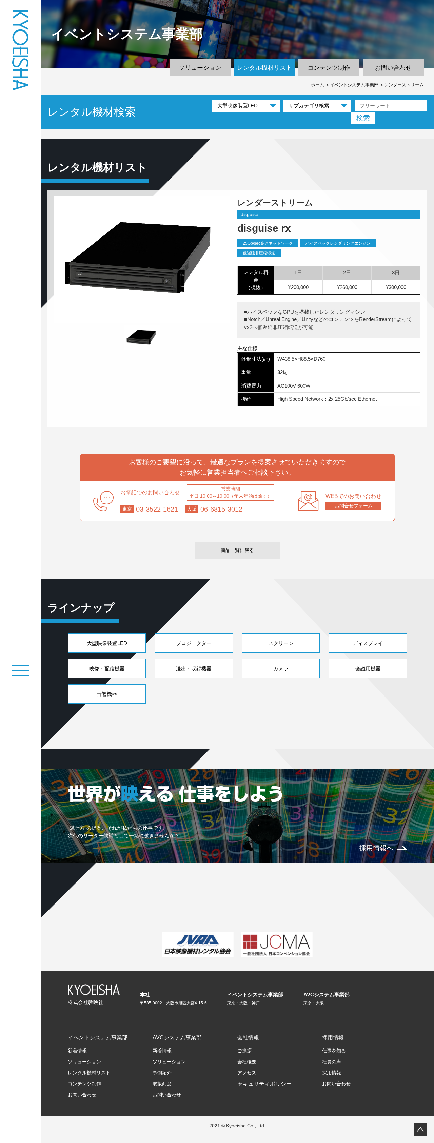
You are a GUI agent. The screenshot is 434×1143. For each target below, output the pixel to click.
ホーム (317, 84)
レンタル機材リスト (264, 67)
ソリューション (200, 67)
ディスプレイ (368, 643)
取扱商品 (162, 1083)
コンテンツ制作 (329, 67)
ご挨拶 (244, 1050)
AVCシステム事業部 (177, 1037)
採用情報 (333, 1037)
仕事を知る (334, 1050)
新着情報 (77, 1050)
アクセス (246, 1072)
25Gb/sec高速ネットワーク (268, 243)
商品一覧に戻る (237, 550)
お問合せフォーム (354, 505)
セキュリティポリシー (264, 1084)
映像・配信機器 (107, 668)
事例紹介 (162, 1072)
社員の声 (331, 1061)
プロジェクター (194, 643)
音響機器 (107, 694)
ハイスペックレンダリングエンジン (338, 243)
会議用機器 (368, 668)
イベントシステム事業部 (354, 84)
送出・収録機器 (194, 668)
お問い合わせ (393, 67)
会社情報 (248, 1037)
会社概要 (246, 1061)
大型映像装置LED (107, 643)
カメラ (281, 668)
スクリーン (281, 643)
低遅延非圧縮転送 (259, 253)
